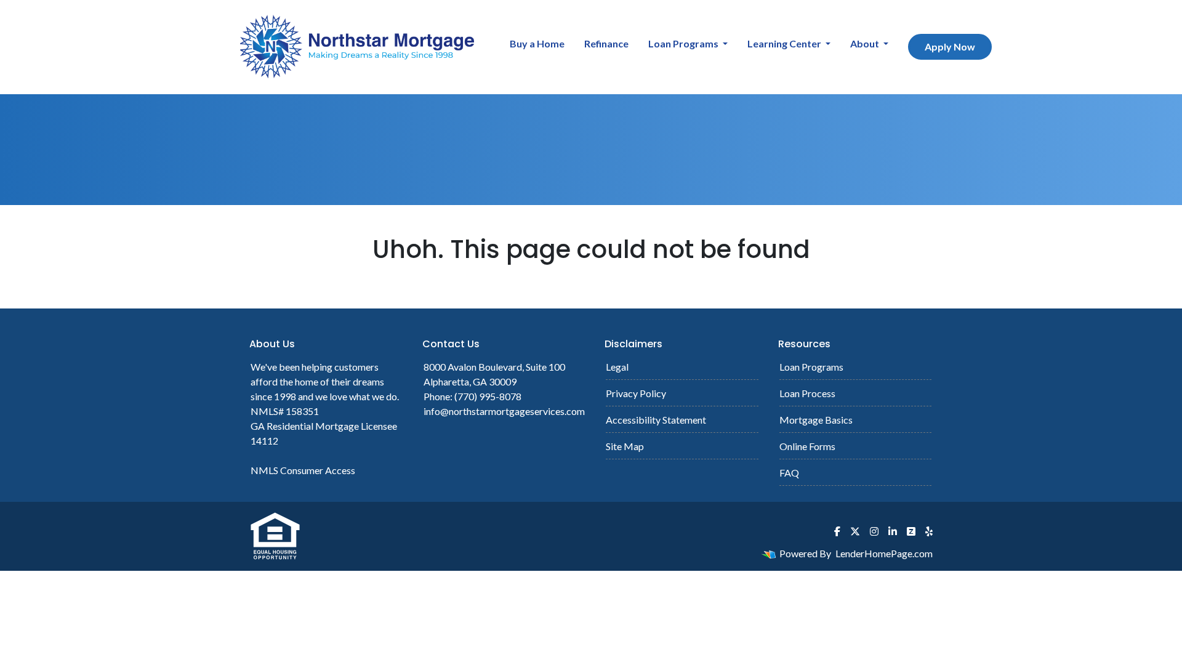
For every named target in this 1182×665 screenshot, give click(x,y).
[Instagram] (874, 531)
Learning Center (785, 43)
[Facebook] (837, 531)
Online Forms (807, 446)
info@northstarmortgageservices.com (504, 411)
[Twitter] (855, 531)
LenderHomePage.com (884, 553)
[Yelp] (929, 531)
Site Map (625, 446)
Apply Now (950, 46)
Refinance (606, 43)
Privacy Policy (636, 393)
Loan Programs (684, 43)
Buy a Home (537, 43)
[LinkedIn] (892, 531)
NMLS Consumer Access (303, 470)
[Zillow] (911, 531)
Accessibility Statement (656, 419)
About (865, 43)
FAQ (789, 472)
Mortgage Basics (816, 419)
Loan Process (807, 393)
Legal (617, 367)
